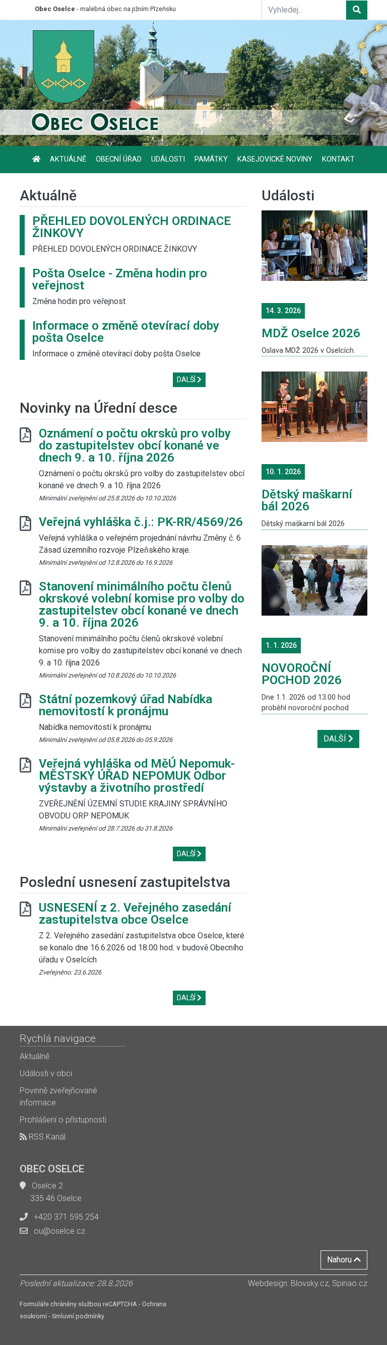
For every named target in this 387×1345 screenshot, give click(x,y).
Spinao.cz (349, 1283)
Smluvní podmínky (78, 1316)
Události (168, 159)
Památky (211, 159)
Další (187, 380)
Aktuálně (68, 159)
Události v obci (46, 1073)
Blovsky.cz (310, 1283)
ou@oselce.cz (59, 1231)
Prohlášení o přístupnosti (63, 1120)
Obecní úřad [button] (119, 159)
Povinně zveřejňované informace (58, 1096)
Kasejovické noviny (274, 159)
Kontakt (338, 159)
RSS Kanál (46, 1137)
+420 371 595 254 (66, 1217)
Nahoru (340, 1259)
